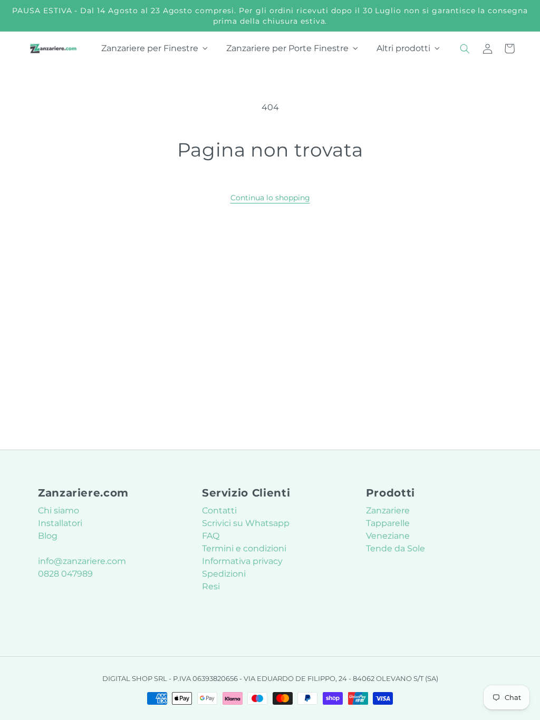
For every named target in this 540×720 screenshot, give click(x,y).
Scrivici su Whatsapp (246, 523)
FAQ (210, 536)
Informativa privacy (242, 561)
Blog (47, 536)
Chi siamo (58, 510)
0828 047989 (65, 574)
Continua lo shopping (270, 197)
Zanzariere (388, 510)
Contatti (219, 510)
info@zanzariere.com (82, 561)
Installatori (60, 523)
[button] (465, 48)
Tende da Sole (395, 548)
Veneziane (388, 536)
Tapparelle (388, 523)
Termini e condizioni (244, 548)
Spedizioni (224, 574)
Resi (211, 586)
